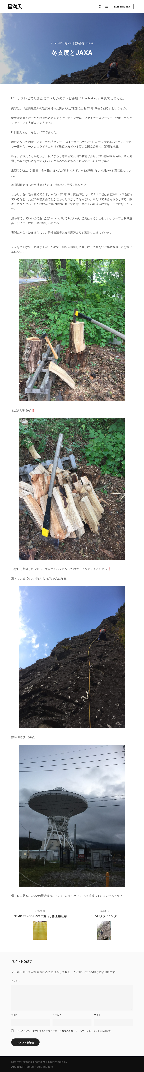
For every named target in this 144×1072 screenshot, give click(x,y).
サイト (97, 1014)
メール (56, 1014)
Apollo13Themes (22, 1066)
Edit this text (123, 6)
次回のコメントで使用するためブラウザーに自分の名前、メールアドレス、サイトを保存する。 (65, 1031)
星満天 (15, 6)
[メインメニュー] (107, 6)
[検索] (100, 6)
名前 (14, 1014)
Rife (13, 1062)
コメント (15, 981)
